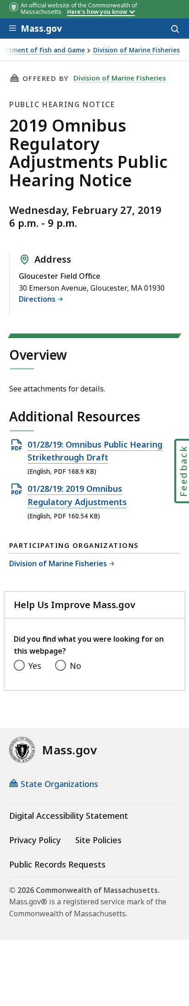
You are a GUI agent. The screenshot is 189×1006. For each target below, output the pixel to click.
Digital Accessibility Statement (68, 815)
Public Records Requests (57, 864)
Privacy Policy (35, 839)
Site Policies (98, 839)
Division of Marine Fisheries (136, 50)
